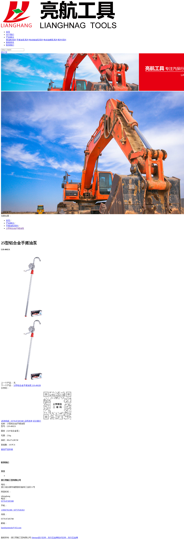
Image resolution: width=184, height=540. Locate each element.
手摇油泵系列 (23, 40)
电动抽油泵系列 (36, 40)
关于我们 (10, 34)
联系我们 (10, 45)
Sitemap (35, 538)
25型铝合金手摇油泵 (15, 228)
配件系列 (62, 40)
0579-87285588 (7, 501)
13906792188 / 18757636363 (13, 510)
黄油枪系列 (11, 40)
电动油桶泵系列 (51, 40)
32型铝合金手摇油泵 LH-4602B (27, 385)
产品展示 (10, 37)
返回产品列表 (7, 449)
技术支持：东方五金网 (68, 538)
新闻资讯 (10, 42)
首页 (8, 32)
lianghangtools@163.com (11, 528)
